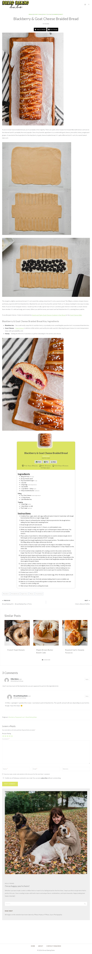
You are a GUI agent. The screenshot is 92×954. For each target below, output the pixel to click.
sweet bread (39, 594)
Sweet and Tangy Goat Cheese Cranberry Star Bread (49, 315)
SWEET (61, 14)
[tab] (42, 659)
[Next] (84, 639)
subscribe (44, 778)
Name (5, 769)
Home (33, 946)
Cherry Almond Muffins (82, 602)
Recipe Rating (6, 733)
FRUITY (45, 14)
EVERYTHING (38, 14)
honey (32, 594)
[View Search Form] (89, 4)
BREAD (31, 14)
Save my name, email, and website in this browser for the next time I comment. (27, 774)
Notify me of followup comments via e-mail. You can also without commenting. (33, 778)
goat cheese (24, 594)
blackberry (6, 594)
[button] (43, 456)
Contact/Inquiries (53, 946)
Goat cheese (19, 328)
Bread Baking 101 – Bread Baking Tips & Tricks (17, 602)
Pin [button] (47, 462)
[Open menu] (85, 4)
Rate (54, 462)
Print (39, 462)
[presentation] (17, 633)
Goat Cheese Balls (76, 315)
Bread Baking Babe (21, 696)
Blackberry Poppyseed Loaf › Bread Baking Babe (23, 717)
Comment (6, 739)
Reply (87, 679)
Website (65, 769)
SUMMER (55, 14)
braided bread (15, 594)
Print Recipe (53, 29)
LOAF (50, 14)
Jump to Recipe (41, 29)
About (40, 946)
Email (35, 769)
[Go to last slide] (7, 639)
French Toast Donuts (16, 650)
